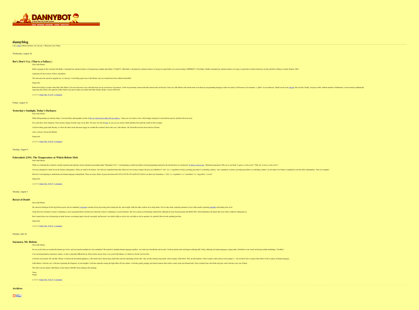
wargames (83, 207)
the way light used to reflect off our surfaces (105, 118)
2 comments (58, 141)
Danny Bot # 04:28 (46, 141)
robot (19, 45)
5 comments (58, 279)
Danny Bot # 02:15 (46, 279)
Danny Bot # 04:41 (46, 226)
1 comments (58, 94)
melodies (213, 207)
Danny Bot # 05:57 (46, 184)
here (106, 123)
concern (291, 87)
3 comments (58, 184)
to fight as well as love (196, 165)
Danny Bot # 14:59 (46, 94)
